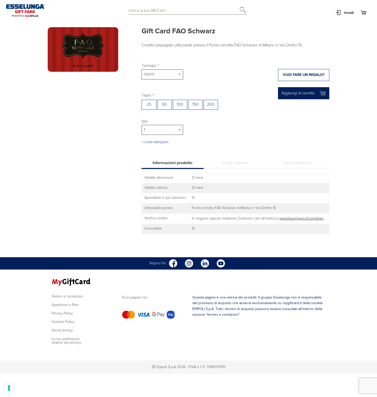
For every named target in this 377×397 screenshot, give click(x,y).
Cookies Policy (63, 322)
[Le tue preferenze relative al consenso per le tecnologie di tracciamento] (9, 388)
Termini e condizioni (67, 296)
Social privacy (62, 330)
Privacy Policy (62, 313)
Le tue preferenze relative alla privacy (66, 340)
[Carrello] (363, 12)
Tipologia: (150, 65)
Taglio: (147, 95)
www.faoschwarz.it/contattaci (301, 218)
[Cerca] (241, 12)
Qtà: (145, 121)
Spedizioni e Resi (65, 305)
